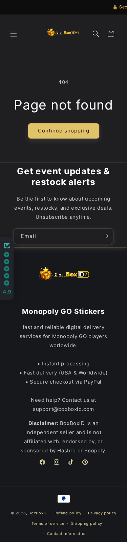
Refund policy (68, 513)
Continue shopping (63, 130)
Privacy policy (102, 513)
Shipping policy (87, 523)
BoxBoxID (38, 513)
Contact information (67, 533)
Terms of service (47, 523)
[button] (13, 33)
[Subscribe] (105, 236)
